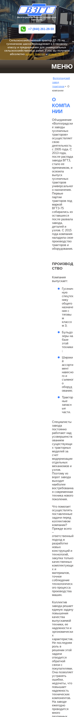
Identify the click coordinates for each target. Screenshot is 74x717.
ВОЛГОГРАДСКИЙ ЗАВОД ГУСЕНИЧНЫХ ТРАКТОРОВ (37, 12)
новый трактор (35, 54)
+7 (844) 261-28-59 (41, 29)
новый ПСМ (56, 54)
